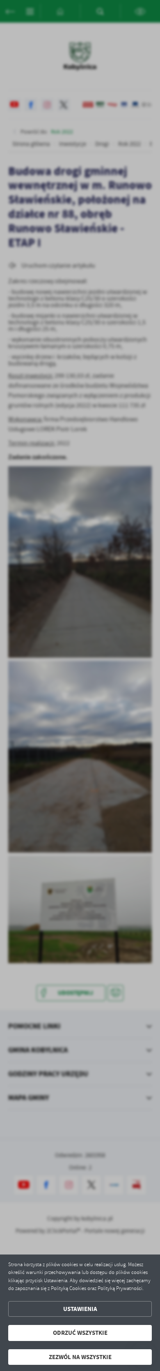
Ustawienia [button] (80, 1309)
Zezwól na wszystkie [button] (80, 1357)
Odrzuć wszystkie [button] (80, 1333)
